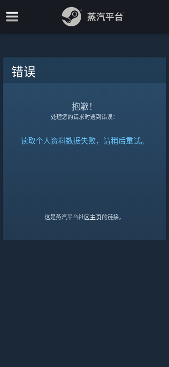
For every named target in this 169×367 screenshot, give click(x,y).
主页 (96, 217)
